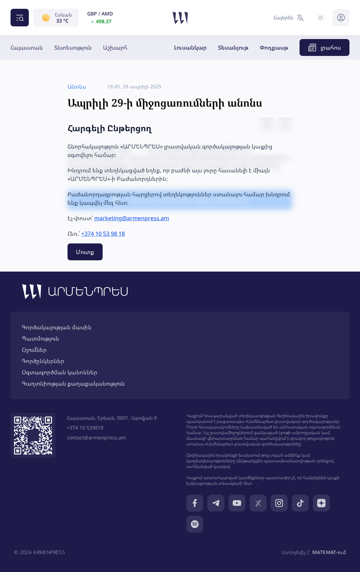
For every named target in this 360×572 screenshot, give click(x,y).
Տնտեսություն (73, 47)
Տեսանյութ (233, 47)
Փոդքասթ (274, 47)
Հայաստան (27, 47)
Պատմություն (40, 338)
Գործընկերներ (43, 361)
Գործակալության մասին (56, 327)
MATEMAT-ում (329, 552)
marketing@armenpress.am (131, 218)
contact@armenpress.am (96, 437)
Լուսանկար (190, 47)
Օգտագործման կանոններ (59, 372)
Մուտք (85, 252)
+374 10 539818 (85, 427)
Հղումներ (34, 350)
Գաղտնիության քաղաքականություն (73, 383)
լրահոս (331, 47)
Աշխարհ (115, 47)
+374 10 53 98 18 (103, 233)
